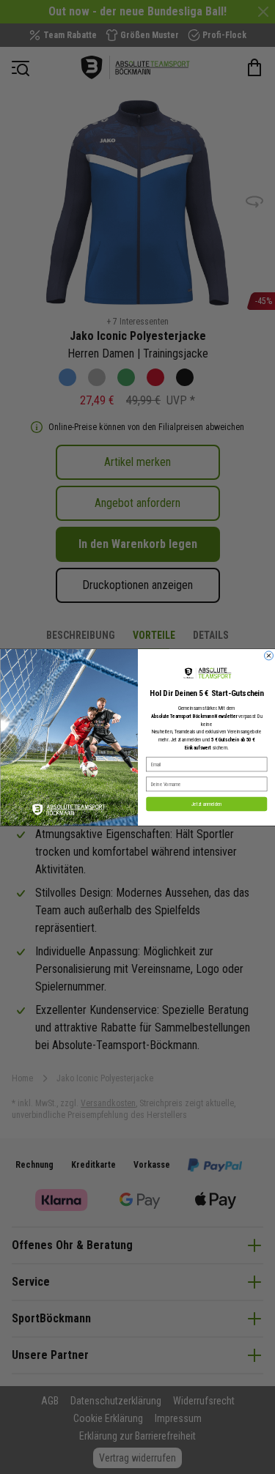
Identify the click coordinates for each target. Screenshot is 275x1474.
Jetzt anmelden (206, 804)
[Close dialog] (268, 655)
